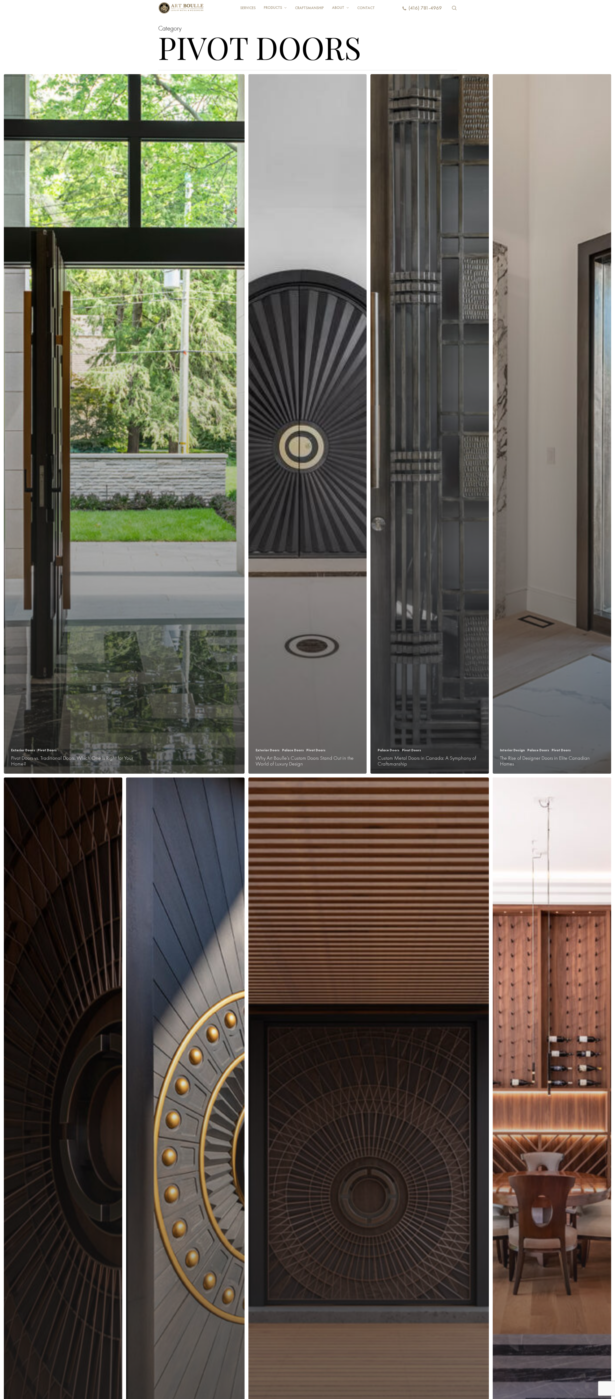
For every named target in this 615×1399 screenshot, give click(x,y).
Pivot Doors (47, 750)
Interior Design (512, 750)
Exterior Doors (23, 750)
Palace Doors (293, 750)
